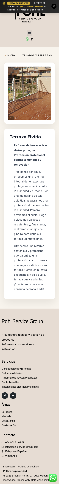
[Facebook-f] (5, 395)
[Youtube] (13, 395)
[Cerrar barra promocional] (53, 6)
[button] (29, 33)
